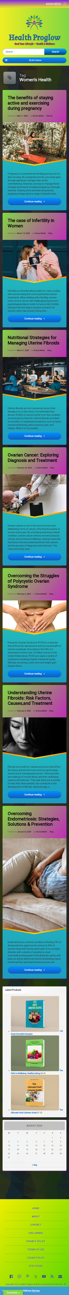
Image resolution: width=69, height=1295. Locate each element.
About (36, 1216)
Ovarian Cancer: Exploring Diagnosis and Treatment (33, 457)
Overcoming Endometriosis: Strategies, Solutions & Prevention (34, 819)
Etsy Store (36, 1266)
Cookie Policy (36, 1257)
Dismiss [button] (36, 1290)
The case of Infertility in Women (31, 223)
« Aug (34, 1165)
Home (35, 1208)
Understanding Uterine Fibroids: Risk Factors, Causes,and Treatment (30, 698)
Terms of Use (35, 1249)
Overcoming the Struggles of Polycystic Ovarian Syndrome (33, 581)
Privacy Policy (35, 1241)
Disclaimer (36, 1233)
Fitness (49, 116)
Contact (35, 1224)
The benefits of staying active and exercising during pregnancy (30, 103)
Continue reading (42, 201)
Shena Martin (38, 116)
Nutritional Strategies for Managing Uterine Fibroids (33, 340)
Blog (50, 233)
